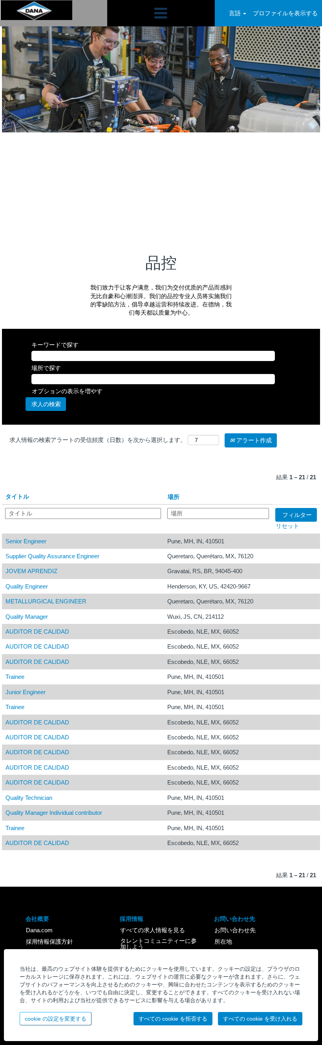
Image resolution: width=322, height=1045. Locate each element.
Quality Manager (26, 616)
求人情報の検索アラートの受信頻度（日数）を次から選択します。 (97, 439)
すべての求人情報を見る (152, 930)
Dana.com (39, 930)
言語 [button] (235, 13)
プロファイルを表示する (285, 13)
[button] (160, 13)
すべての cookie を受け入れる (260, 1019)
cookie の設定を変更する (55, 1019)
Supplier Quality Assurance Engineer (52, 556)
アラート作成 (253, 440)
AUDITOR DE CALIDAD (37, 631)
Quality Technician (28, 797)
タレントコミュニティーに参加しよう (158, 943)
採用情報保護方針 (49, 941)
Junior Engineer (25, 692)
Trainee (14, 676)
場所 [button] (173, 496)
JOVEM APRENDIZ (31, 571)
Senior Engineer (25, 541)
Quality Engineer (26, 586)
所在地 (223, 941)
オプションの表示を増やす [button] (67, 391)
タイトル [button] (17, 496)
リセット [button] (287, 525)
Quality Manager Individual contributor (53, 812)
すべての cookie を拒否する (173, 1019)
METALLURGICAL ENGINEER (45, 601)
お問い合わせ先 (235, 930)
